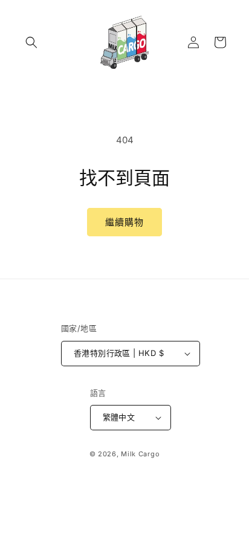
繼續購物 (124, 222)
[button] (31, 42)
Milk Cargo (140, 454)
